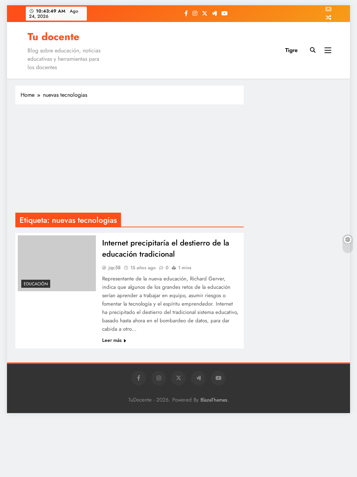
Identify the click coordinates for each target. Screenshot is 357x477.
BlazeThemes (213, 399)
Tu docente (53, 36)
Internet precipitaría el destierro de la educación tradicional (165, 248)
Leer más (112, 340)
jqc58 (114, 267)
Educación (36, 284)
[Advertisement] (129, 160)
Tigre (291, 50)
